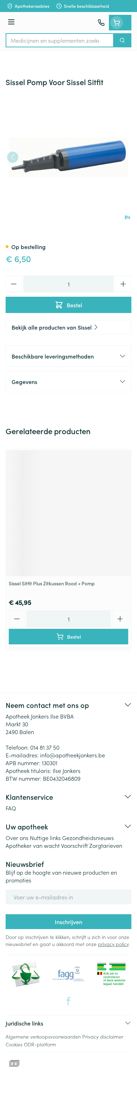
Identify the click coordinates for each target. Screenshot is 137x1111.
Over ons (17, 837)
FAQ (11, 808)
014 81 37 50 (44, 747)
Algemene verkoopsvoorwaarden (43, 1036)
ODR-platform (40, 1044)
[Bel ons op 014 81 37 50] (101, 22)
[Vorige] (12, 157)
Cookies (14, 1044)
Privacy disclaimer (102, 1036)
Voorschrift (74, 845)
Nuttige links (45, 837)
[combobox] (60, 40)
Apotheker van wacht (33, 845)
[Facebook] (68, 1001)
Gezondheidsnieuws (88, 837)
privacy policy (113, 943)
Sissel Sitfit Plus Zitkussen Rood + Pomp (52, 583)
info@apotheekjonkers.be (72, 755)
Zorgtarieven (105, 845)
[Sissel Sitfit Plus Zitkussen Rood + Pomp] (68, 513)
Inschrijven (68, 922)
